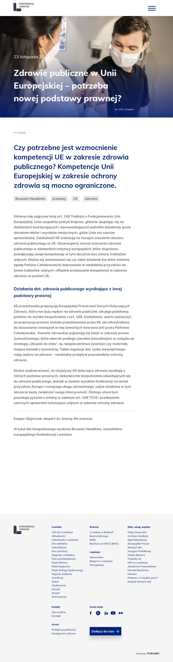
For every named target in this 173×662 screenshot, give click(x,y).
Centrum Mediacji (138, 536)
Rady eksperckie (137, 532)
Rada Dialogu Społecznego (67, 570)
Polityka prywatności (64, 629)
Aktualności (58, 536)
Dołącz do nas (103, 631)
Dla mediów (59, 612)
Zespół (55, 592)
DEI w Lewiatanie (138, 562)
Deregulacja (97, 564)
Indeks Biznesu (136, 555)
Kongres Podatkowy (139, 551)
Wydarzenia (59, 585)
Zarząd (56, 589)
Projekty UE (134, 558)
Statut (55, 581)
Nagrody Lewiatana (63, 555)
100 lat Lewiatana (62, 532)
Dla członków (59, 543)
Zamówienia (59, 596)
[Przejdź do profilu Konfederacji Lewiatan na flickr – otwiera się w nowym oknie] (120, 614)
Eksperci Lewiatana (101, 561)
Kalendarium (59, 547)
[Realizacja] (153, 653)
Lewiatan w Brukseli (101, 532)
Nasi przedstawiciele (64, 558)
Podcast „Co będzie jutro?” (143, 577)
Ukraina (132, 574)
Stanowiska (96, 557)
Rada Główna (60, 562)
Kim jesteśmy (60, 551)
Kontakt (56, 615)
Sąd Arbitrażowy (137, 539)
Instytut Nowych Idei (139, 581)
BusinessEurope (99, 536)
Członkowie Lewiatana (65, 539)
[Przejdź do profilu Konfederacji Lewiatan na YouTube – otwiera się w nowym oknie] (113, 613)
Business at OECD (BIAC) (104, 543)
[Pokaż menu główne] (151, 8)
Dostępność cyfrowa (64, 633)
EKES (93, 539)
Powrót (21, 132)
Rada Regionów (61, 566)
